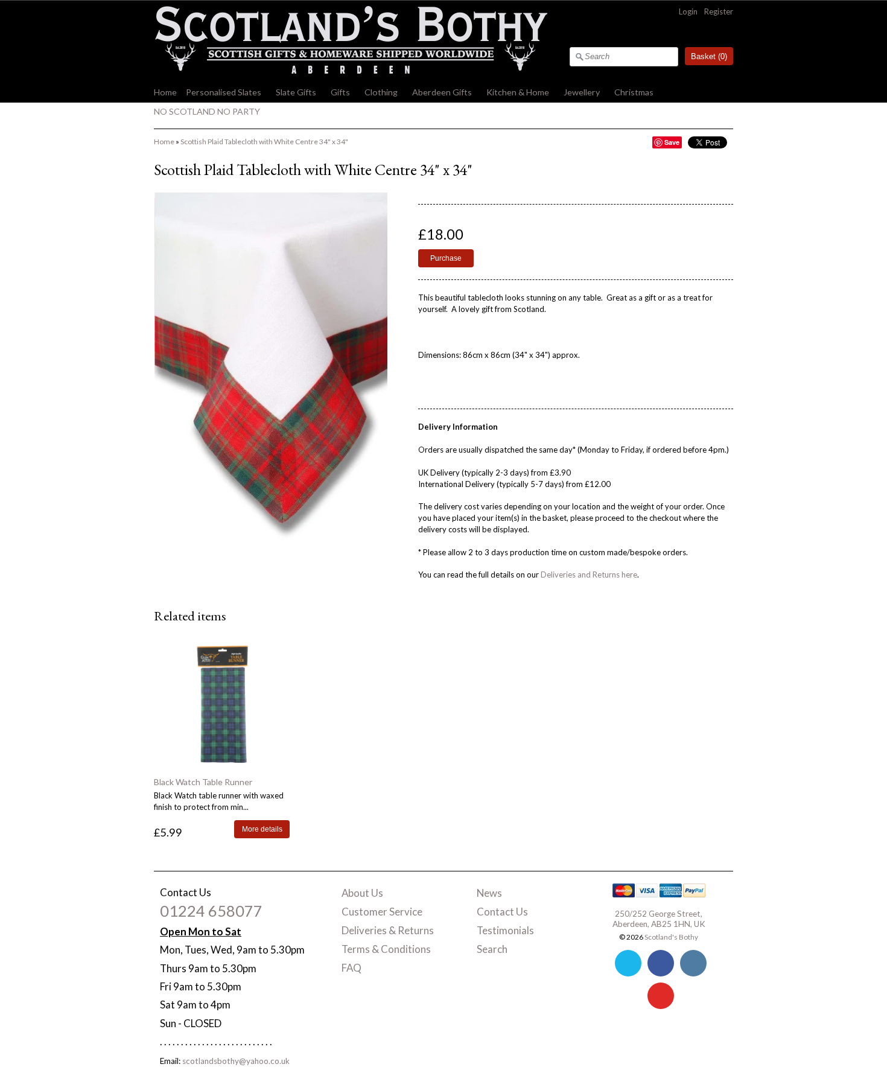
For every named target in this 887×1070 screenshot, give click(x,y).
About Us (362, 893)
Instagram (693, 963)
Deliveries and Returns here (589, 574)
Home (165, 92)
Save (671, 142)
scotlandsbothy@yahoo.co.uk (236, 1061)
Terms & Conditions (386, 949)
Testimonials (505, 930)
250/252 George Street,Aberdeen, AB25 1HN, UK (658, 918)
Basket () (709, 56)
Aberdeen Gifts (442, 92)
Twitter (628, 963)
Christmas (633, 92)
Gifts (340, 92)
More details (262, 829)
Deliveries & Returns (388, 930)
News (489, 893)
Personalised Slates (223, 92)
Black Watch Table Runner (203, 782)
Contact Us (502, 911)
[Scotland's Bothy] (350, 70)
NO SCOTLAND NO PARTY (207, 111)
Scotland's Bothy (671, 936)
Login (688, 11)
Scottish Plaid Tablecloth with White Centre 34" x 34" (264, 141)
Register (718, 11)
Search (492, 949)
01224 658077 (211, 911)
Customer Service (382, 911)
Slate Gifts (296, 92)
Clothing (381, 92)
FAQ (351, 967)
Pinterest (660, 995)
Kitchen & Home (517, 92)
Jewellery (582, 92)
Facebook (660, 963)
